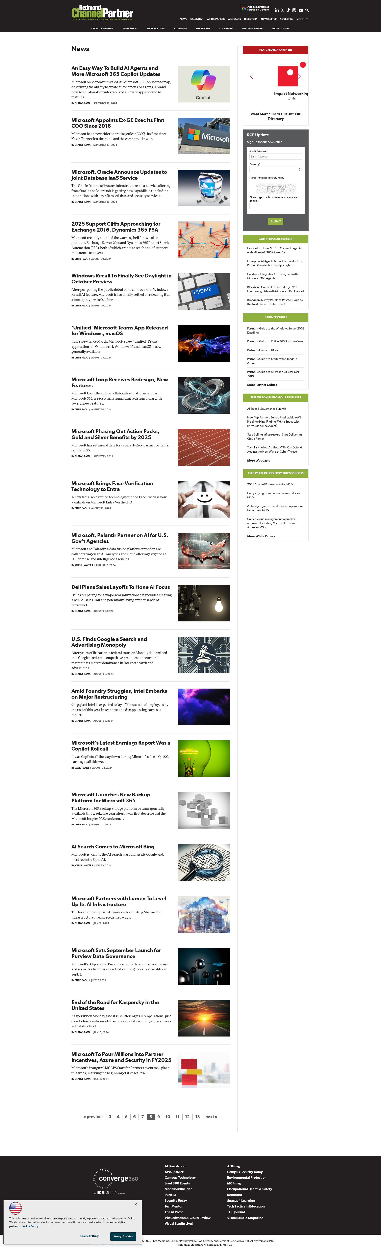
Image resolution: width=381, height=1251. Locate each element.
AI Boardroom (176, 1166)
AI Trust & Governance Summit (266, 409)
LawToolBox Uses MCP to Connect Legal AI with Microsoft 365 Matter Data (274, 250)
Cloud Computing (102, 29)
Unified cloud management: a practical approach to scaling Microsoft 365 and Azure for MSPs (271, 523)
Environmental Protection (247, 1178)
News (183, 19)
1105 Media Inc (160, 1241)
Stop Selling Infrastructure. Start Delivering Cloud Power (274, 437)
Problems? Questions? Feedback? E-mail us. (205, 1245)
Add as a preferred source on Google (258, 8)
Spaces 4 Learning (241, 1201)
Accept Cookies (123, 1236)
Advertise (286, 19)
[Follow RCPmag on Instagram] (294, 11)
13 (197, 1117)
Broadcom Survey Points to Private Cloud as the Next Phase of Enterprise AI (275, 302)
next (299, 76)
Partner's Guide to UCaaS (263, 350)
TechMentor (174, 1206)
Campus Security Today (245, 1172)
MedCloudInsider (178, 1189)
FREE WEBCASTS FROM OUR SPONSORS (275, 397)
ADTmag (233, 1166)
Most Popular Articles (275, 239)
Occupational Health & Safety (249, 1189)
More (300, 19)
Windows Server (252, 29)
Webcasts (234, 19)
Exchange (180, 29)
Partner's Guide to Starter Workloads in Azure (272, 361)
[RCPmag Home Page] (102, 13)
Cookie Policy (205, 1241)
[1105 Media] (109, 1193)
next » (211, 1117)
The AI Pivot (174, 1212)
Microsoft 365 (156, 29)
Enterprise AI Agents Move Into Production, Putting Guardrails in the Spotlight (275, 263)
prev (251, 76)
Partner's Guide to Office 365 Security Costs (275, 341)
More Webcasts (258, 460)
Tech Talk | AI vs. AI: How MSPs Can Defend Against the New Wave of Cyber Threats (274, 449)
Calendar (196, 19)
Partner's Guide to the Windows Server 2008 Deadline (275, 330)
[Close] (135, 1204)
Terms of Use (226, 1241)
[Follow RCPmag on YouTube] (301, 11)
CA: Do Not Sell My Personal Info (254, 1241)
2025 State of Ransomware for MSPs (270, 484)
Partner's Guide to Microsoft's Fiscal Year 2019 (273, 374)
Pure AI (170, 1195)
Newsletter (269, 19)
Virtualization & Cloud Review (188, 1218)
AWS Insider (174, 1172)
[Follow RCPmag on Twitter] (282, 11)
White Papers (216, 19)
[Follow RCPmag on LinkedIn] (277, 11)
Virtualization (281, 29)
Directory (251, 19)
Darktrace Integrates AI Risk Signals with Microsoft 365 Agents (272, 276)
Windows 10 (130, 29)
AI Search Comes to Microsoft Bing (113, 847)
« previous (93, 1117)
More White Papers (261, 536)
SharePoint (203, 29)
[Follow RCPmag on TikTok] (288, 11)
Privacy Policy (276, 178)
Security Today (176, 1201)
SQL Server (226, 29)
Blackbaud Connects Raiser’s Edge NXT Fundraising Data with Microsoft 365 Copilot (275, 289)
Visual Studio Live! (179, 1224)
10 (167, 1117)
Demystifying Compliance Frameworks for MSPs (273, 495)
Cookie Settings (89, 1236)
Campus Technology (180, 1178)
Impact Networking (276, 94)
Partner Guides (276, 317)
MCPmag (234, 1183)
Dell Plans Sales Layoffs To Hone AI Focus (120, 587)
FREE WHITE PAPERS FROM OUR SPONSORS (276, 473)
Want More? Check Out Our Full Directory (275, 116)
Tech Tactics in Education (246, 1206)
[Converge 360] (115, 1179)
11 (178, 1117)
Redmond (234, 1195)
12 (187, 1117)
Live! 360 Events (177, 1183)
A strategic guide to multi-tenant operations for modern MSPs (275, 508)
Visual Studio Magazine (245, 1218)
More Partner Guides (262, 385)
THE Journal (236, 1212)
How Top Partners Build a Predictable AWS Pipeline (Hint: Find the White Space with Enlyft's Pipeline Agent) (274, 422)
